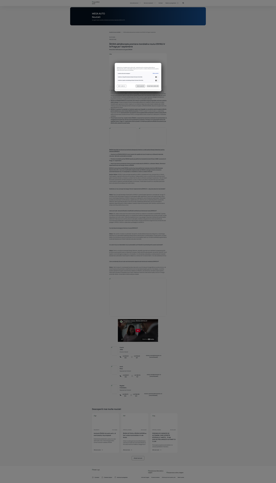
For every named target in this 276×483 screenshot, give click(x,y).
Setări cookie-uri (121, 86)
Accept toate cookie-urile (152, 86)
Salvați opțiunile (140, 86)
